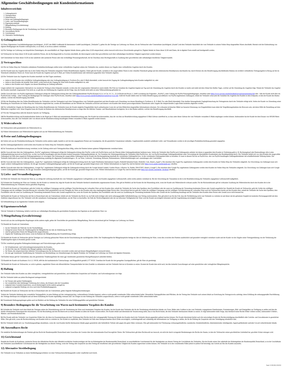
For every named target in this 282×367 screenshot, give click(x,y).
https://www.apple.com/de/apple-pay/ (158, 164)
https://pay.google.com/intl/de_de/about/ (155, 170)
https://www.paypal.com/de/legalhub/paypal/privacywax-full (97, 96)
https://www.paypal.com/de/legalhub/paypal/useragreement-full (233, 94)
